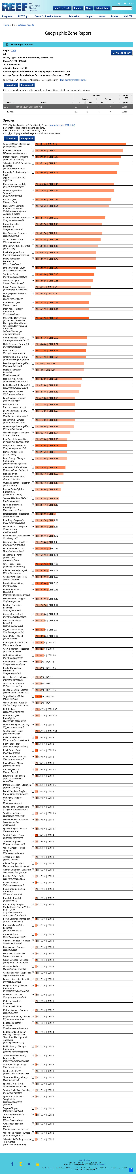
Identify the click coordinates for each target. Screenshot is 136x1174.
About (102, 16)
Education (74, 16)
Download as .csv (122, 52)
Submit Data (102, 8)
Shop (88, 8)
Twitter (29, 1165)
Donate (78, 8)
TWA (13, 50)
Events (114, 16)
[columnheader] (97, 95)
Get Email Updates (84, 1160)
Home (6, 24)
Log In (119, 3)
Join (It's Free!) (61, 8)
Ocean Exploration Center (48, 16)
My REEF (128, 16)
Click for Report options (20, 44)
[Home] (21, 7)
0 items (130, 3)
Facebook (12, 1165)
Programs (7, 16)
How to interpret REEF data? (73, 79)
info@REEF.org (101, 1164)
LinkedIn (37, 1165)
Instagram (20, 1165)
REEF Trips (23, 16)
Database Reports (26, 24)
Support (89, 16)
